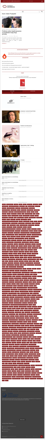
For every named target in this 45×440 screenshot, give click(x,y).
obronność (24, 302)
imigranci (17, 257)
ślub (31, 342)
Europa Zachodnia (17, 242)
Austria (9, 213)
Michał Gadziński (36, 291)
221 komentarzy (29, 161)
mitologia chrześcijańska (24, 293)
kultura (4, 283)
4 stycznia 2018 (23, 127)
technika (11, 355)
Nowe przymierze (33, 300)
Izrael (37, 261)
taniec (4, 355)
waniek (33, 367)
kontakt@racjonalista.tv (6, 429)
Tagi (12, 92)
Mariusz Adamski (14, 289)
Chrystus (40, 221)
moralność (14, 295)
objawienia (11, 302)
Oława (30, 304)
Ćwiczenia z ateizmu (24, 225)
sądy (3, 340)
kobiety (35, 274)
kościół (34, 278)
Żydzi (7, 380)
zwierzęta (27, 378)
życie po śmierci (33, 378)
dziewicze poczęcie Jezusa (36, 234)
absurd (25, 204)
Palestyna (4, 308)
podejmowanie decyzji (37, 314)
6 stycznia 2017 (23, 112)
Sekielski (38, 340)
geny (40, 247)
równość (39, 336)
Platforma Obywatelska (35, 312)
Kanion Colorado (5, 270)
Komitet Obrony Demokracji (26, 276)
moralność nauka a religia (22, 295)
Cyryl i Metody (31, 225)
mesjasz (31, 291)
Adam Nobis (30, 204)
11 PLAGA (22, 160)
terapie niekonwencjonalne (7, 357)
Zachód (38, 374)
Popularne (12, 91)
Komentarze (32, 91)
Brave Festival (39, 217)
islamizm (16, 261)
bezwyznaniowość (15, 215)
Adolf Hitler (35, 204)
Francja (4, 247)
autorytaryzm (14, 213)
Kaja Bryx (34, 268)
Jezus (25, 264)
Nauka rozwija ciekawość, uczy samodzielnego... (10, 176)
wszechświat (10, 374)
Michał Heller (5, 293)
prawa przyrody (34, 319)
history (19, 253)
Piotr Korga (4, 312)
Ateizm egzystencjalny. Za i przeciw (8, 69)
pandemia (9, 308)
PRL (41, 323)
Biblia (20, 215)
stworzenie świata (38, 348)
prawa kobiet (28, 319)
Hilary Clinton (5, 253)
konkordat (39, 276)
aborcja (4, 204)
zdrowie (13, 376)
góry (25, 249)
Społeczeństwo (14, 29)
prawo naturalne (22, 323)
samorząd (7, 340)
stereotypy (32, 348)
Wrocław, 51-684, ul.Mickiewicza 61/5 (9, 426)
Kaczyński (29, 268)
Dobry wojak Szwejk (25, 230)
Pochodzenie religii (22, 314)
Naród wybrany (26, 297)
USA (15, 367)
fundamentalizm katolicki (22, 247)
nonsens (21, 300)
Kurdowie (8, 283)
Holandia (29, 253)
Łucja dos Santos (9, 285)
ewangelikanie (10, 244)
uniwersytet (26, 363)
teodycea (20, 355)
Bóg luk (26, 217)
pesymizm (16, 310)
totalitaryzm (12, 359)
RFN (14, 336)
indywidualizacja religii (36, 257)
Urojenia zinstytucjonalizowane (7, 367)
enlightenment (32, 238)
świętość (9, 352)
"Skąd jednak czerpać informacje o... (8, 187)
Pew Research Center (27, 310)
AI (26, 206)
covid (33, 223)
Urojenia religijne (38, 365)
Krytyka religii (39, 280)
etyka (24, 240)
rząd (28, 338)
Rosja (30, 336)
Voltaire (23, 367)
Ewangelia (4, 244)
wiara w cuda (27, 369)
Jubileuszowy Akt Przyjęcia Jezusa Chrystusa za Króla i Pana (12, 268)
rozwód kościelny (13, 338)
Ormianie (29, 306)
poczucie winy (29, 314)
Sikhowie (23, 342)
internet (25, 259)
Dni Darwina (18, 230)
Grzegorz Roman (5, 251)
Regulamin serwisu (35, 436)
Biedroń (32, 215)
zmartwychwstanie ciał (36, 376)
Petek (21, 310)
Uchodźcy (37, 361)
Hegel (31, 251)
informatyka (4, 259)
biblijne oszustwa (26, 215)
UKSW (14, 363)
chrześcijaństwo (14, 223)
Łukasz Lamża (20, 285)
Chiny (35, 221)
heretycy (35, 251)
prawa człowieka (21, 319)
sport (10, 346)
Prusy (23, 325)
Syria (28, 352)
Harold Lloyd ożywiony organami (8, 63)
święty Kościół (22, 352)
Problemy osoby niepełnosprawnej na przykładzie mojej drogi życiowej (11, 32)
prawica (25, 321)
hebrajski (26, 251)
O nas (30, 436)
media (12, 291)
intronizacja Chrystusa (31, 259)
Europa (4, 242)
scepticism (18, 340)
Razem (15, 333)
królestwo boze (32, 280)
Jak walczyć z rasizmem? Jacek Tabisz (28, 111)
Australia (4, 213)
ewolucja (15, 244)
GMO (22, 249)
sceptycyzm (24, 340)
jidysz (3, 266)
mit (18, 293)
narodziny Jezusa (39, 297)
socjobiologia (11, 344)
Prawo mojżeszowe (15, 323)
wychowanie (20, 374)
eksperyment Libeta (35, 236)
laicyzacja (13, 283)
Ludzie (15, 285)
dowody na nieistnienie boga (35, 232)
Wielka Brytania (38, 369)
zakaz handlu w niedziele (6, 376)
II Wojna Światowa (6, 257)
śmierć (35, 342)
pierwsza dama (35, 310)
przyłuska (29, 327)
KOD (14, 276)
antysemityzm (5, 211)
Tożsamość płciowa (24, 359)
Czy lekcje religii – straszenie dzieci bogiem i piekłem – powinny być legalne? (15, 67)
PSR (28, 329)
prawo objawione (29, 323)
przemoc (27, 325)
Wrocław (4, 374)
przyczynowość (5, 327)
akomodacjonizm (31, 206)
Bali (34, 213)
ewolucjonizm (21, 244)
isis (3, 261)
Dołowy (40, 230)
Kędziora (14, 274)
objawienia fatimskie (18, 302)
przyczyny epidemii (12, 327)
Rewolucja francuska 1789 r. (7, 336)
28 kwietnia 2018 (5, 36)
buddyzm (18, 219)
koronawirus (25, 278)
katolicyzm (9, 274)
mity (31, 293)
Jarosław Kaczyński (10, 264)
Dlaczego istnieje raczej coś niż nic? (8, 230)
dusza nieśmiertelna (22, 234)
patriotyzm (30, 308)
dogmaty (35, 230)
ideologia (25, 255)
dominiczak (4, 232)
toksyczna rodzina (30, 357)
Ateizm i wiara (23, 96)
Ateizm (28, 211)
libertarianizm (32, 283)
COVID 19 (37, 223)
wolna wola (9, 372)
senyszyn (19, 342)
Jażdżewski (17, 264)
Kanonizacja (12, 270)
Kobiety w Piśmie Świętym (7, 276)
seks (3, 342)
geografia (4, 249)
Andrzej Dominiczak (25, 208)
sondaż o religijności (24, 344)
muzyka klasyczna (5, 297)
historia (15, 253)
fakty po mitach (27, 244)
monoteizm (9, 295)
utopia (19, 367)
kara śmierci (30, 270)
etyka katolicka (29, 240)
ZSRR (23, 378)
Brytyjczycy (13, 219)
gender (29, 247)
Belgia (9, 215)
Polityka (3, 29)
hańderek (15, 251)
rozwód (8, 338)
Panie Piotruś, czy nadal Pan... (7, 193)
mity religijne (36, 293)
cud (7, 225)
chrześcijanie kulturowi (6, 223)
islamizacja (11, 261)
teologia (25, 355)
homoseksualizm (5, 255)
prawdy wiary (20, 321)
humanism (11, 255)
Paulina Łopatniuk (37, 308)
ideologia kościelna (32, 255)
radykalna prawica (5, 333)
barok (38, 213)
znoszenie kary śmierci (16, 378)
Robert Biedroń (19, 336)
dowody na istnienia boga (25, 232)
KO (31, 274)
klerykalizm (27, 274)
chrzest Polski (28, 223)
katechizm (4, 274)
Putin (37, 329)
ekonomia (28, 236)
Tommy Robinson (5, 359)
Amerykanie (18, 208)
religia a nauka (32, 333)
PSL (25, 329)
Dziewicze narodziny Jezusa (26, 125)
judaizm (24, 268)
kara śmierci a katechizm (16, 272)
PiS (22, 312)
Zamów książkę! (22, 87)
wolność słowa (28, 372)
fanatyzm (33, 244)
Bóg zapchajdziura (32, 217)
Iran (41, 259)
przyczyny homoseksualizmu (21, 327)
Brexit (8, 219)
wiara (16, 369)
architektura (11, 211)
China (32, 221)
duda (3, 234)
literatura (37, 283)
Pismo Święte (27, 312)
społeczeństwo (5, 346)
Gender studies (34, 247)
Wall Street (28, 367)
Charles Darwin (26, 221)
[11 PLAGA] (11, 160)
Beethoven (4, 215)
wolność (15, 372)
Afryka (40, 204)
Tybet (33, 361)
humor (21, 255)
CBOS (29, 219)
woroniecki (39, 372)
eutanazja (31, 242)
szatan (32, 352)
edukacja (4, 236)
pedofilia (4, 310)
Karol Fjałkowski (33, 272)
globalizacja (9, 249)
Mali (35, 285)
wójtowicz (4, 372)
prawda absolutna (5, 321)
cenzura (20, 221)
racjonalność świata (23, 331)
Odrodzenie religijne (6, 304)
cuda (17, 225)
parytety (18, 308)
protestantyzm (10, 325)
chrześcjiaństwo (21, 223)
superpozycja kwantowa (11, 350)
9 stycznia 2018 (23, 98)
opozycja (11, 306)
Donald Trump (10, 232)
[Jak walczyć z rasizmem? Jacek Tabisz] (11, 111)
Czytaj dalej (6, 43)
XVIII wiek (32, 374)
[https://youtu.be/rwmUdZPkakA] (8, 406)
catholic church (24, 219)
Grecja (35, 249)
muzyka (39, 295)
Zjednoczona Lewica (20, 376)
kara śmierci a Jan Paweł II (7, 272)
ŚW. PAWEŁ (19, 350)
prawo (29, 321)
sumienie (4, 350)
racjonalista (4, 331)
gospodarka (30, 249)
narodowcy (32, 297)
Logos (4, 285)
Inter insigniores (19, 259)
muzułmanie (34, 295)
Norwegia (26, 300)
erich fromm (14, 240)
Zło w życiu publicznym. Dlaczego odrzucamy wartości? (12, 65)
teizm (16, 355)
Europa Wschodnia (10, 242)
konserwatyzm (5, 278)
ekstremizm (4, 238)
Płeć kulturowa (12, 314)
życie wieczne (40, 378)
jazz (21, 264)
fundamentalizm (14, 247)
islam (6, 261)
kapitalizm (17, 270)
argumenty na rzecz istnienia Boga (20, 211)
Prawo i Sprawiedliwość (6, 323)
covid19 (4, 225)
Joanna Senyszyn (20, 266)
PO (17, 314)
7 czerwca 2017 (23, 161)
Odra (35, 302)
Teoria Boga (30, 355)
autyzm (19, 213)
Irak (37, 259)
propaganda (4, 325)
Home (27, 436)
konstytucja (11, 278)
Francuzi (8, 247)
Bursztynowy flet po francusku (7, 61)
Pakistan (39, 306)
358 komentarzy (29, 98)
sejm (34, 340)
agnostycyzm (22, 206)
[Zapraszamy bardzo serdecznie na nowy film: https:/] (22, 414)
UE (3, 363)
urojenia (33, 365)
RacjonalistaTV (5, 431)
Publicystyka (8, 29)
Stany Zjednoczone (10, 348)
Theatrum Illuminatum (21, 357)
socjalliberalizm (5, 344)
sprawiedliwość (15, 346)
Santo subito (13, 340)
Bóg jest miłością (20, 217)
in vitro (21, 257)
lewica (18, 283)
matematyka (30, 289)
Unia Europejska (20, 363)
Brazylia (4, 219)
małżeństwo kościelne (6, 289)
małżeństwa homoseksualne (22, 287)
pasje (26, 308)
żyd (3, 380)
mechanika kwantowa (6, 291)
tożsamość (17, 359)
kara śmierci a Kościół (25, 272)
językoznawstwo (37, 264)
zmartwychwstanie (28, 376)
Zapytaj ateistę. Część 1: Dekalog (27, 145)
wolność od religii (20, 372)
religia (19, 333)
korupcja (30, 278)
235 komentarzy (29, 127)
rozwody (20, 338)
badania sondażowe (29, 213)
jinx (7, 266)
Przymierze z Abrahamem (37, 327)
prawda (40, 319)
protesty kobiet (17, 325)
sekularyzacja (8, 342)
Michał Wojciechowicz (12, 293)
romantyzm (25, 336)
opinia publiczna (5, 306)
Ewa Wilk (36, 242)
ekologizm (23, 236)
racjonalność (16, 331)
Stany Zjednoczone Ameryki (20, 348)
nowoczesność (5, 302)
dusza (16, 234)
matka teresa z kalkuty (37, 289)
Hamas (11, 251)
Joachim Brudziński (13, 266)
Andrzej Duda (32, 208)
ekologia (18, 236)
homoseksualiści (34, 253)
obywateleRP (30, 302)
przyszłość (20, 329)
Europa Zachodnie (25, 242)
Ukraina (10, 363)
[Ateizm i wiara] (11, 96)
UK (6, 363)
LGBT (22, 283)
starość (27, 348)
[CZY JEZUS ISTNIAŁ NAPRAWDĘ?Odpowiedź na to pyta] (36, 406)
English (26, 238)
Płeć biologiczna (5, 314)
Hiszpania (24, 253)
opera (34, 304)
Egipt (8, 236)
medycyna (16, 36)
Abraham (16, 204)
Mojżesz (4, 295)
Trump (37, 359)
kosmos (21, 280)
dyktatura (28, 234)
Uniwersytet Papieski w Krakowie (24, 365)
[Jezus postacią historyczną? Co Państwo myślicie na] (36, 414)
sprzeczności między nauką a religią (33, 346)
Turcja (19, 361)
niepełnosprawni (9, 300)
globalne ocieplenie (16, 249)
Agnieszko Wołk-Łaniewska (14, 206)
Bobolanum (11, 217)
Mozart (29, 295)
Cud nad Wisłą (13, 225)
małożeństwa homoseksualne (7, 287)
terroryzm (14, 357)
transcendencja (31, 359)
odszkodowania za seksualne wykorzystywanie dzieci (19, 304)
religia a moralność (25, 333)
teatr (7, 355)
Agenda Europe (5, 206)
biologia (36, 215)
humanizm (16, 255)
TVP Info (23, 361)
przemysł (31, 325)
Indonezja (29, 257)
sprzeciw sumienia (23, 346)
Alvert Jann (37, 206)
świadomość (33, 350)
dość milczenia (17, 232)
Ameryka (4, 208)
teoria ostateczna (36, 355)
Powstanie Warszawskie (13, 319)
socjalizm (39, 342)
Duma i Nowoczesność (9, 234)
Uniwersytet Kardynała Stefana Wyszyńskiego (10, 365)
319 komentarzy (29, 112)
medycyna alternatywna (24, 291)
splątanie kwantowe (32, 344)
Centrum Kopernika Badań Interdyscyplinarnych (10, 221)
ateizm (33, 211)
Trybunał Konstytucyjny (6, 361)
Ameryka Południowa (11, 208)
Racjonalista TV (4, 436)
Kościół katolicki (5, 280)
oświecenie (34, 306)
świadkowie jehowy (26, 350)
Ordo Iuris (16, 306)
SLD (28, 342)
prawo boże (34, 321)
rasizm (11, 333)
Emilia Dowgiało (10, 238)
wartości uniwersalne (6, 369)
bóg (15, 217)
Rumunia (24, 338)
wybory (15, 374)
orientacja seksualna (23, 306)
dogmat (31, 230)
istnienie (26, 261)
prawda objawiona (13, 321)
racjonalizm (10, 331)
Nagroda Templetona (19, 297)
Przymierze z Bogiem (6, 329)
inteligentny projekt (11, 259)
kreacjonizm (26, 280)
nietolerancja (16, 300)
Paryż (22, 308)
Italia (30, 261)
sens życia (13, 342)
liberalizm (26, 283)
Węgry (12, 369)
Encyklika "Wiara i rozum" (19, 238)
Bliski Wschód (5, 217)
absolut (20, 204)
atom (36, 211)
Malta (15, 287)
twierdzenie (28, 361)
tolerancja (36, 357)
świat (37, 350)
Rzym (32, 338)
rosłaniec (34, 336)
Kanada (39, 268)
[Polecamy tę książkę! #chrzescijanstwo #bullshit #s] (8, 414)
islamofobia (21, 261)
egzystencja (13, 236)
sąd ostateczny (37, 338)
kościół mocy (12, 280)
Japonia (4, 264)
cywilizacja (37, 225)
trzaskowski (14, 361)
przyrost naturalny (14, 329)
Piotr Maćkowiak (11, 312)
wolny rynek (34, 372)
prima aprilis (36, 323)
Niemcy (4, 300)
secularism (29, 340)
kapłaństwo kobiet (23, 270)
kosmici (17, 280)
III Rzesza (12, 257)
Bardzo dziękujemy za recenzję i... (7, 198)
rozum (4, 338)
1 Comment (11, 36)
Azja (23, 213)
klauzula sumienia (20, 274)
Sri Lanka (4, 348)
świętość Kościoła (15, 352)
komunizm (34, 276)
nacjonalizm (12, 297)
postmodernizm (5, 319)
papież (14, 308)
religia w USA (38, 333)
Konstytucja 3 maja (18, 278)
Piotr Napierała (18, 312)
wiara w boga (21, 369)
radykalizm (37, 331)
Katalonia (39, 272)
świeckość (4, 352)
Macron (31, 285)
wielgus (32, 369)
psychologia (33, 329)
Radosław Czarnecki (31, 331)
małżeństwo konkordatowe (32, 287)
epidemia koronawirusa (6, 240)
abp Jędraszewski (9, 204)
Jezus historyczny (30, 264)
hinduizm (10, 253)
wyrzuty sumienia (26, 374)
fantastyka (38, 244)
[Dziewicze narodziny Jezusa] (11, 125)
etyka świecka (36, 240)
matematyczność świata (22, 289)
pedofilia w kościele (10, 310)
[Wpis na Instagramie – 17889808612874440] (22, 406)
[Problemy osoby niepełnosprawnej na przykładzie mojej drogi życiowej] (12, 22)
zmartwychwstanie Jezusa (7, 378)
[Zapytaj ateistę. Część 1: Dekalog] (11, 145)
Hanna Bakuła (21, 251)
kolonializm (18, 276)
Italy (34, 261)
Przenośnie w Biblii (38, 325)
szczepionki (36, 352)
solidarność (17, 344)
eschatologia (20, 240)
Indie (25, 257)
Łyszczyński (26, 285)
